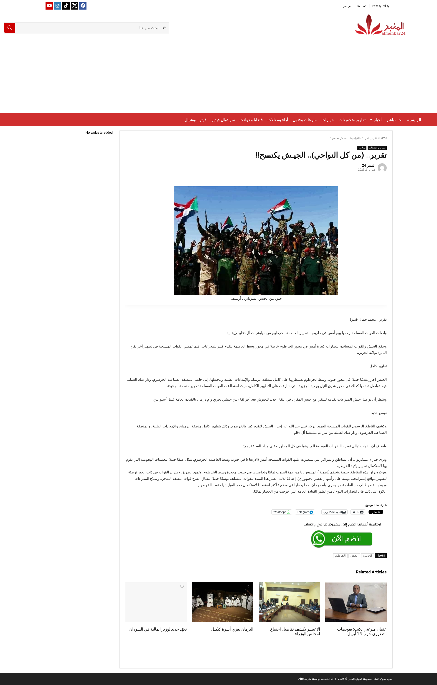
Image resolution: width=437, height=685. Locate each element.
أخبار (378, 119)
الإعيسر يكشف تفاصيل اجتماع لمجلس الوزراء (295, 631)
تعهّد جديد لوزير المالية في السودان (158, 629)
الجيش (354, 555)
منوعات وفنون (305, 119)
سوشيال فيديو (223, 119)
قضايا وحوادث (251, 119)
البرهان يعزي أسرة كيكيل (232, 629)
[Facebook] (82, 6)
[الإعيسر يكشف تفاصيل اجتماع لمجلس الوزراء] (289, 585)
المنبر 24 (368, 165)
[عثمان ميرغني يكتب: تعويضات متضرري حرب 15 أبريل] (355, 585)
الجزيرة (367, 555)
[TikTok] (66, 6)
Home (383, 138)
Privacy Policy (380, 6)
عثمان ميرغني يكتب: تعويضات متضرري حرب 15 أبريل (362, 631)
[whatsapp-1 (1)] (342, 521)
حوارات (327, 119)
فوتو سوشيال (195, 119)
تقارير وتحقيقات (352, 119)
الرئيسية (414, 119)
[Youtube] (49, 6)
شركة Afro (304, 678)
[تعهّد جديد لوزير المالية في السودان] (156, 585)
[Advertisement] (218, 79)
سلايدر (361, 147)
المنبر (351, 678)
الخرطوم (340, 555)
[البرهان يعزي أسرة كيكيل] (222, 585)
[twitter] (74, 6)
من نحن (347, 6)
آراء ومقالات (277, 119)
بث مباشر (394, 119)
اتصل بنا (361, 6)
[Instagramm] (57, 6)
